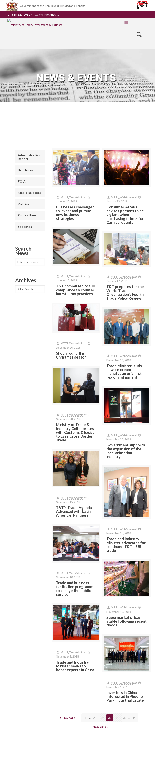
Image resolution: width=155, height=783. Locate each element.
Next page (99, 726)
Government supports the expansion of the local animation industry (125, 451)
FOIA (21, 181)
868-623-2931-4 (22, 14)
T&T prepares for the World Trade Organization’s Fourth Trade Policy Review (125, 292)
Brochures (26, 170)
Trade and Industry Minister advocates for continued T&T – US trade (126, 544)
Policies (23, 204)
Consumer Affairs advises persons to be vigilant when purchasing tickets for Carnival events (125, 215)
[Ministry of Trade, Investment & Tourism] (34, 25)
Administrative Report (29, 157)
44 (134, 717)
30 (109, 717)
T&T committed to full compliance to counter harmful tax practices (75, 290)
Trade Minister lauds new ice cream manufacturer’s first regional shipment (124, 371)
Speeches (25, 226)
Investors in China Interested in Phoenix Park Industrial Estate (125, 696)
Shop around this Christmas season (71, 355)
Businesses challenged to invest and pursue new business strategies (75, 213)
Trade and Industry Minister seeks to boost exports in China (75, 666)
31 (117, 717)
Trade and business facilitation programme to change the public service (76, 588)
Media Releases (29, 192)
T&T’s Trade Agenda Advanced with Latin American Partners (74, 511)
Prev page (68, 717)
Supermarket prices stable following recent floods (126, 621)
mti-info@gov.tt (49, 14)
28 (94, 717)
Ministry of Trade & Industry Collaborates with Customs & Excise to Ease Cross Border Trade (75, 432)
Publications (27, 215)
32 (124, 717)
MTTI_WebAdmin (72, 197)
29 (102, 717)
